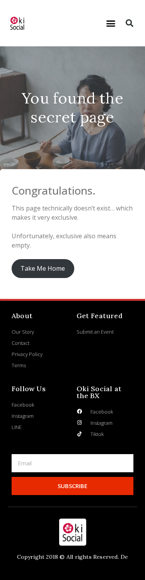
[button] (110, 23)
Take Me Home (42, 268)
